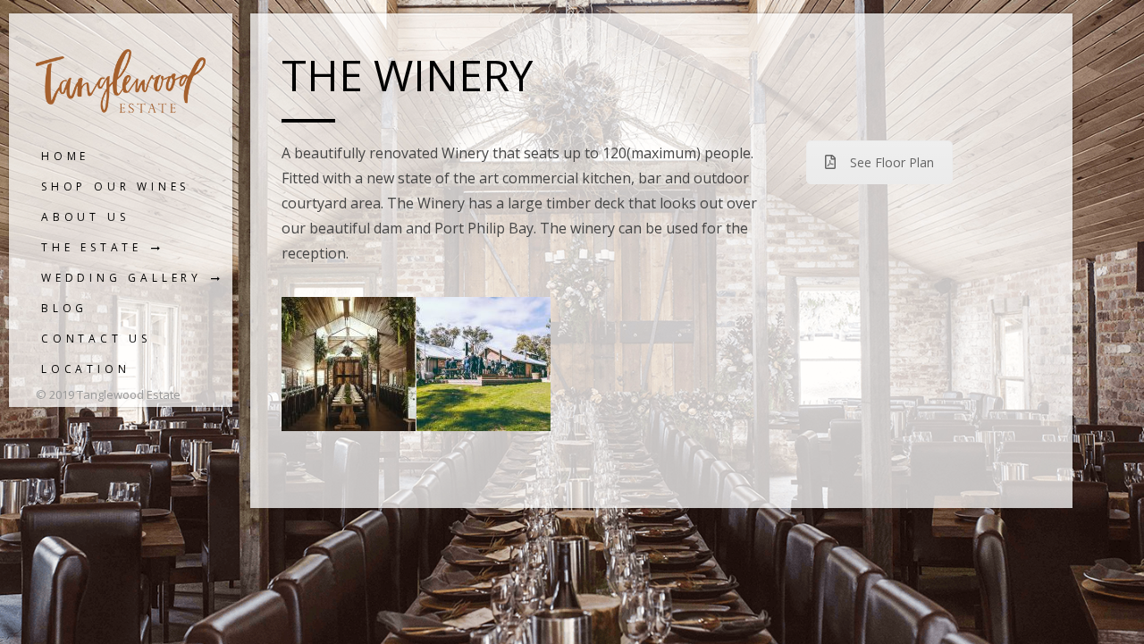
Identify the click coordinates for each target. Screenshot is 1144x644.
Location (85, 369)
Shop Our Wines (115, 186)
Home (65, 156)
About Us (85, 217)
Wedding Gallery (121, 277)
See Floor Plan (892, 162)
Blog (64, 308)
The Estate (91, 247)
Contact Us (96, 338)
